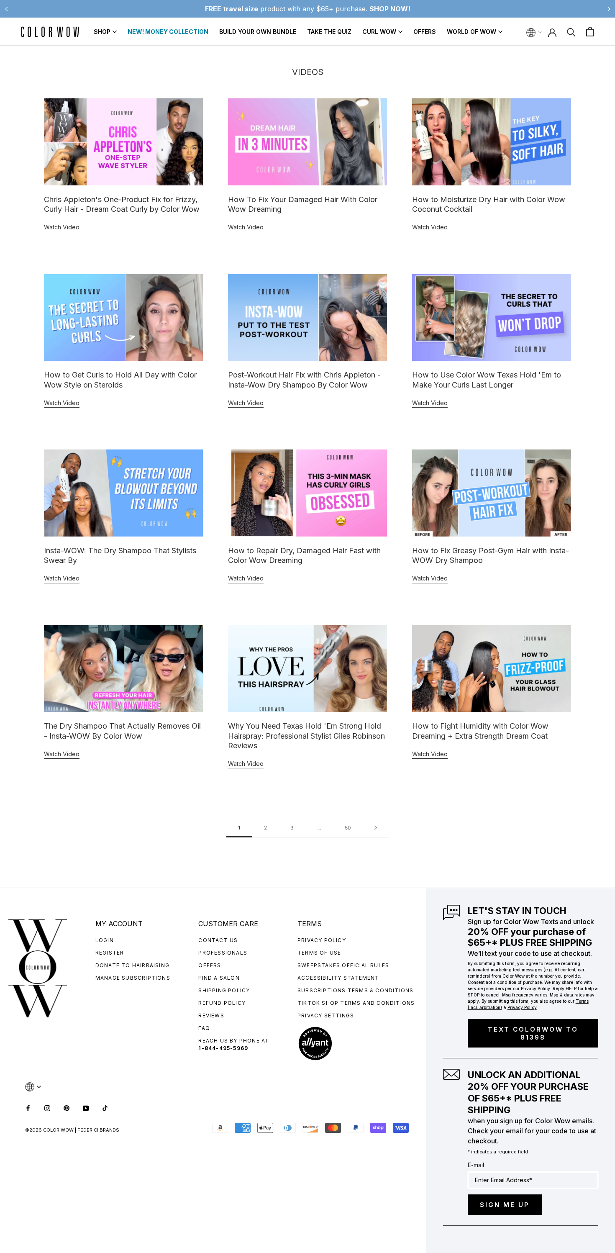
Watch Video (61, 227)
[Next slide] (608, 9)
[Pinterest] (66, 1107)
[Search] (571, 31)
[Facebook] (28, 1107)
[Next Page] (376, 828)
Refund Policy (222, 1003)
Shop (102, 31)
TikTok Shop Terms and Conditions (356, 1003)
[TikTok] (105, 1107)
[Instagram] (47, 1107)
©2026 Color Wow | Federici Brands (72, 1130)
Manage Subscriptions (132, 978)
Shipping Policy (224, 990)
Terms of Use (319, 953)
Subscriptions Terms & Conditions (355, 990)
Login (104, 940)
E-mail (476, 1164)
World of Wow (471, 31)
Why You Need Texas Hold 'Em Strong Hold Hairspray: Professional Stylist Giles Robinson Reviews (306, 736)
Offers (424, 31)
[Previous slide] (6, 9)
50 (348, 827)
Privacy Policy (321, 940)
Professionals (222, 953)
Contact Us (218, 940)
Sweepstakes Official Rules (343, 965)
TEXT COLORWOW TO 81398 (533, 1033)
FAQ (204, 1028)
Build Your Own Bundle (257, 31)
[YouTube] (86, 1107)
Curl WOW (379, 31)
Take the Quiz (329, 31)
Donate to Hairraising (132, 965)
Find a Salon (218, 978)
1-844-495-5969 (223, 1048)
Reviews (211, 1015)
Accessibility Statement (338, 978)
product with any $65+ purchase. (307, 9)
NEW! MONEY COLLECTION (168, 31)
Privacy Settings (325, 1015)
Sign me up (505, 1205)
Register (109, 953)
